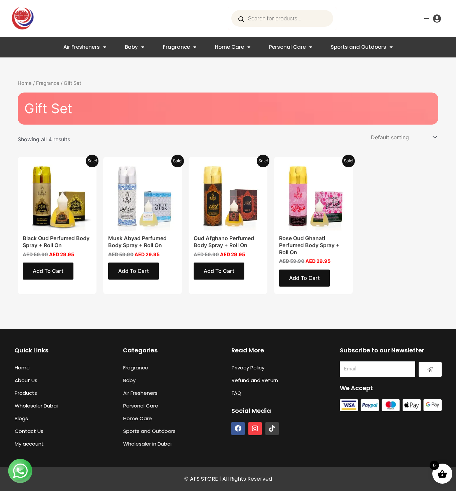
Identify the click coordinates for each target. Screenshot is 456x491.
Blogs (21, 418)
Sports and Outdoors (358, 46)
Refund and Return (255, 380)
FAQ (236, 392)
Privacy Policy (248, 367)
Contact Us (29, 431)
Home (25, 83)
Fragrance (176, 46)
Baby (131, 46)
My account (29, 443)
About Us (26, 380)
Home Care (229, 46)
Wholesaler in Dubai (147, 443)
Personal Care (287, 46)
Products (26, 392)
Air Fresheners (81, 46)
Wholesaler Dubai (36, 405)
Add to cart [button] (48, 271)
